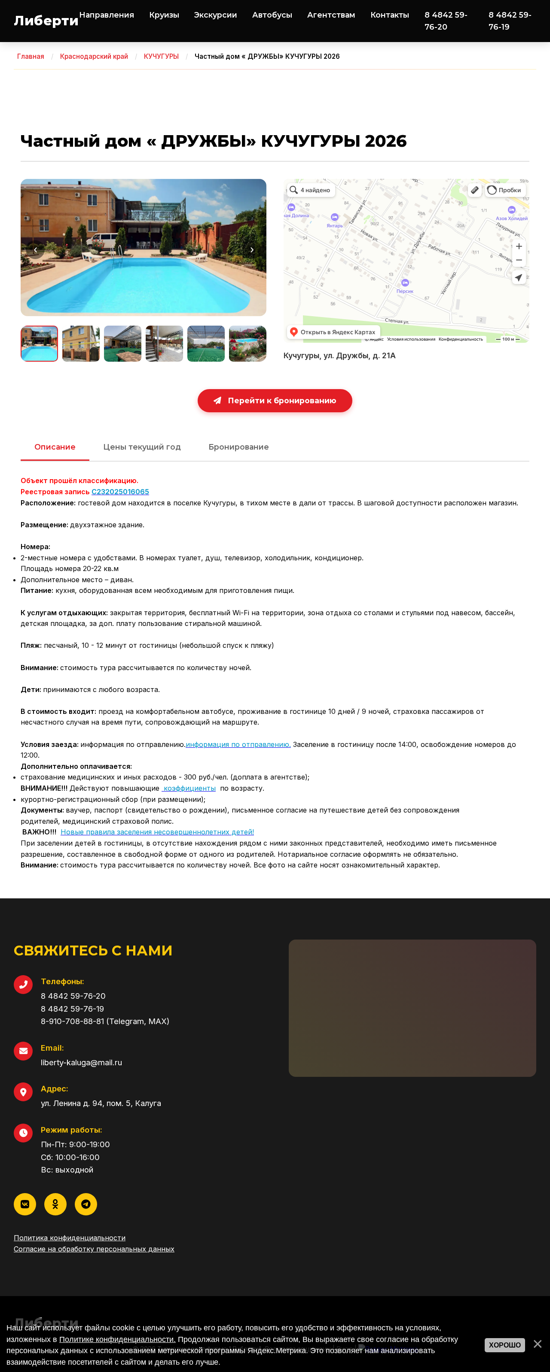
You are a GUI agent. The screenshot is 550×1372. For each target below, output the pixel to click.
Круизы (164, 14)
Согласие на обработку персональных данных (94, 1249)
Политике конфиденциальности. (117, 1339)
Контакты (389, 14)
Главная (30, 56)
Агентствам (331, 14)
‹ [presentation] (35, 249)
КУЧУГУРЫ (161, 56)
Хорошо (505, 1345)
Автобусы (272, 14)
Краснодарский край (94, 56)
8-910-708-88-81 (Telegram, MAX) (105, 1021)
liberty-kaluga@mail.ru (81, 1062)
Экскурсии (215, 14)
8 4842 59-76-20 (446, 20)
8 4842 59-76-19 (510, 20)
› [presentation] (252, 249)
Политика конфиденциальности (69, 1237)
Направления (106, 14)
